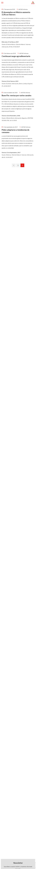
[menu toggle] (2, 3)
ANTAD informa (23, 9)
